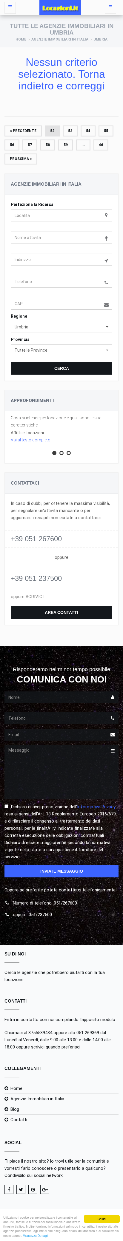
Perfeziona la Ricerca (32, 204)
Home (21, 39)
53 (70, 131)
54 (88, 131)
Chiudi (102, 1219)
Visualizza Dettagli (35, 1235)
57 (30, 145)
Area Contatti (61, 612)
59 (66, 145)
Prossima (20, 159)
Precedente (24, 131)
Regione (19, 316)
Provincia (20, 339)
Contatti (18, 1119)
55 (106, 131)
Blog (14, 1109)
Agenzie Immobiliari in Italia (59, 39)
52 (52, 131)
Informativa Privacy (96, 806)
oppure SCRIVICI (27, 596)
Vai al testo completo (30, 440)
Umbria (100, 39)
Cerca (61, 368)
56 (12, 145)
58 (48, 145)
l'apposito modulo (97, 1019)
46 (101, 145)
